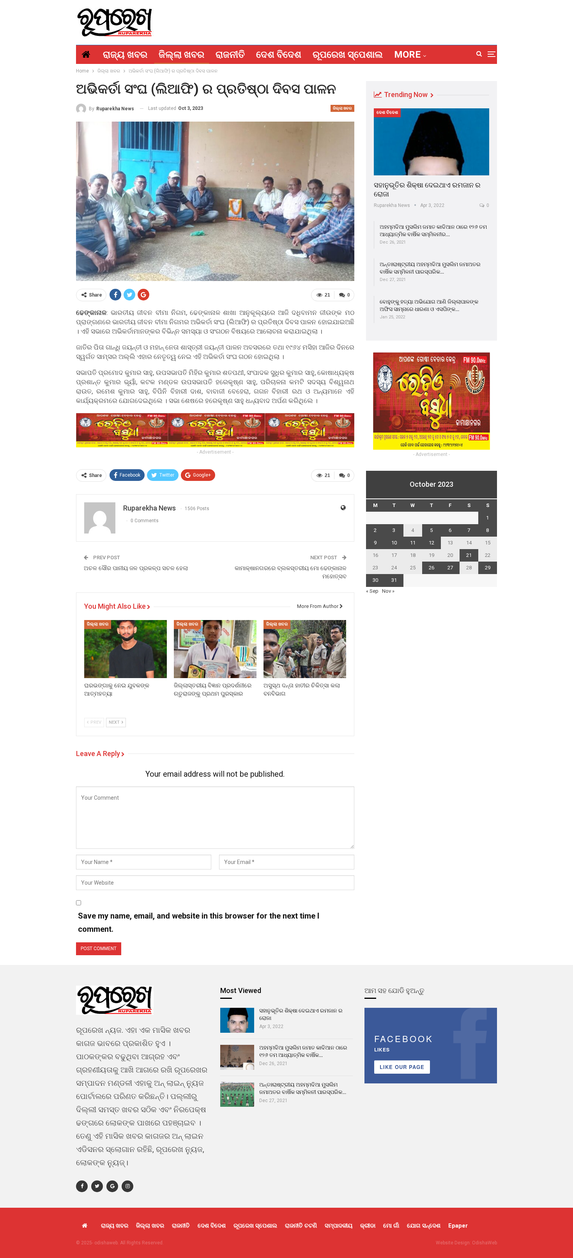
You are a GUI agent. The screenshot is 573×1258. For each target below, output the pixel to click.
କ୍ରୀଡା (367, 1225)
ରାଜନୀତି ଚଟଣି (301, 1225)
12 (431, 543)
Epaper (458, 1225)
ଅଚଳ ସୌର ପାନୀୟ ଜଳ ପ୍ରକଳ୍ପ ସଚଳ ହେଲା (136, 568)
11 (413, 543)
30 (375, 580)
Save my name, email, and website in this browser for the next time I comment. (198, 922)
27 (450, 568)
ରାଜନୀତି (230, 54)
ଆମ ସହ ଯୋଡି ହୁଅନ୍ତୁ (394, 990)
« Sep (372, 591)
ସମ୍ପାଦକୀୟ (338, 1225)
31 (394, 580)
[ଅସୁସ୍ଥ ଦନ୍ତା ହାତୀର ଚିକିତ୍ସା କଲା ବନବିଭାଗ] (305, 649)
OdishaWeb (484, 1243)
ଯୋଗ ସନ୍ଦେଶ (423, 1225)
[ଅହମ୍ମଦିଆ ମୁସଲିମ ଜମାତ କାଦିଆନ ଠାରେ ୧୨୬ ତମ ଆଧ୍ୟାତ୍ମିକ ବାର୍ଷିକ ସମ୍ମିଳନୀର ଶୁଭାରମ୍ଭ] (237, 1057)
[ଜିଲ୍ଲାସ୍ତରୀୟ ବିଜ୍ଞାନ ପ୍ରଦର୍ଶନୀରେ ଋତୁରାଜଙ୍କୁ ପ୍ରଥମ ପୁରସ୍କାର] (215, 649)
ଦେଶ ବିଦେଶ (278, 54)
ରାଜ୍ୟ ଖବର (125, 54)
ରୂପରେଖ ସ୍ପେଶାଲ (348, 54)
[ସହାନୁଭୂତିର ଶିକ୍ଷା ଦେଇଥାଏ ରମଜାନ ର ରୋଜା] (431, 141)
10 (394, 543)
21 (469, 555)
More (407, 54)
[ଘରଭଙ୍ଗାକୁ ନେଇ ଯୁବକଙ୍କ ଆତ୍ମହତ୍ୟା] (125, 649)
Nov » (388, 591)
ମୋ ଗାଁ (391, 1225)
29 (487, 568)
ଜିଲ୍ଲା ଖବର (181, 54)
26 (431, 568)
